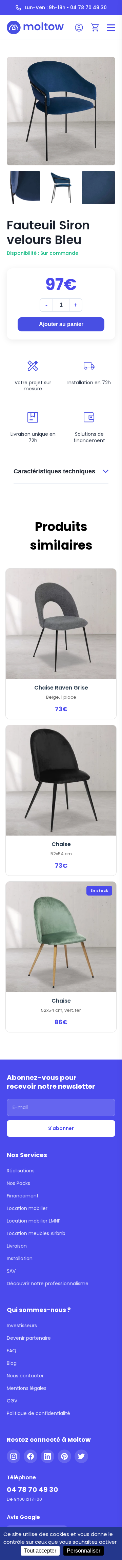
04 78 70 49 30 (32, 1489)
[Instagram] (13, 1456)
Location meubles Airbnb (36, 1233)
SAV (11, 1271)
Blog (12, 1363)
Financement (23, 1195)
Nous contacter (25, 1375)
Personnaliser (83, 1551)
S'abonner (61, 1128)
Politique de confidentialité (38, 1413)
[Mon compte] (79, 27)
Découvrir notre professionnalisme (47, 1283)
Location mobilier (27, 1208)
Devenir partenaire (29, 1338)
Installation (20, 1258)
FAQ (11, 1350)
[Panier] (95, 27)
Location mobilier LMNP (34, 1220)
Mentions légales (26, 1388)
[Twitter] (81, 1456)
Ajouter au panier (61, 324)
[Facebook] (30, 1456)
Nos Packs (18, 1183)
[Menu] (111, 27)
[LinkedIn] (47, 1456)
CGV (12, 1400)
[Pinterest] (64, 1456)
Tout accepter (40, 1551)
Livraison (17, 1246)
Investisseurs (22, 1325)
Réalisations (21, 1170)
